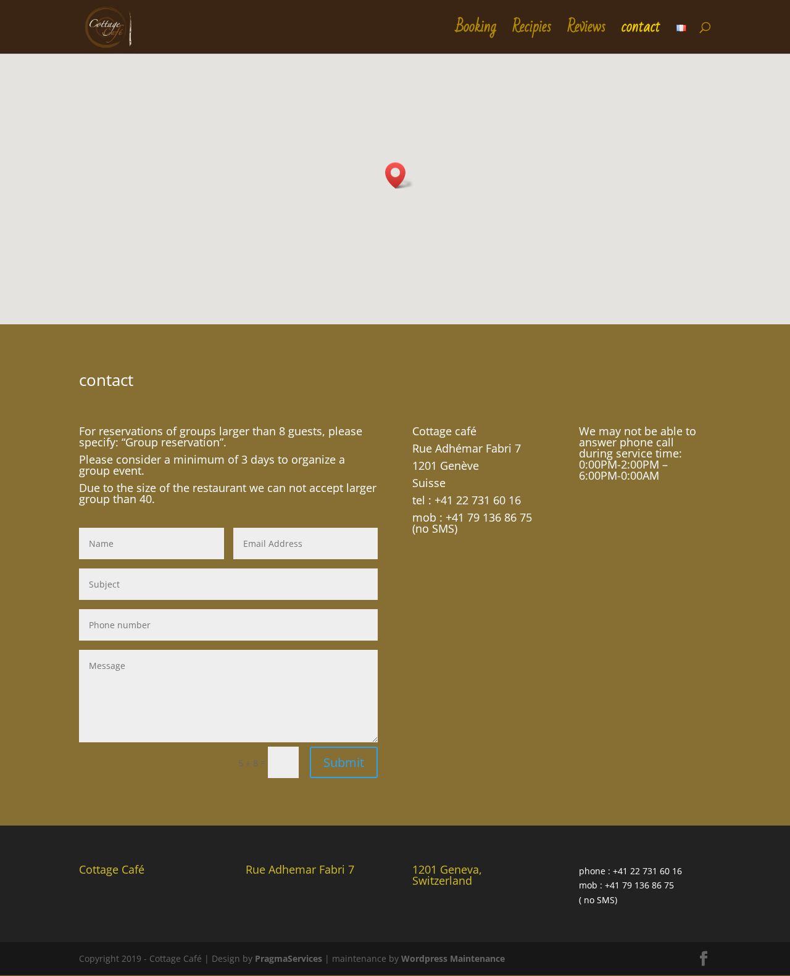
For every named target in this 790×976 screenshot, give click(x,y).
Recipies (531, 31)
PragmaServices (288, 958)
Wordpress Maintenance (453, 958)
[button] (399, 175)
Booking (476, 31)
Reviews (586, 31)
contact (641, 31)
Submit (343, 762)
